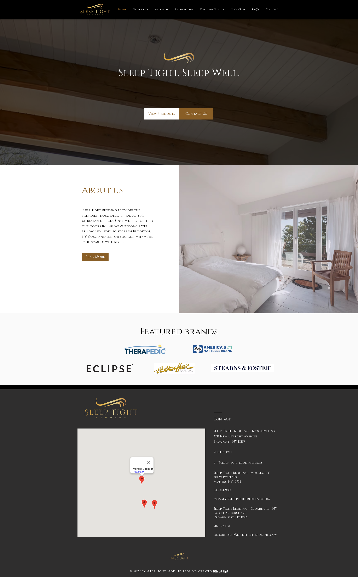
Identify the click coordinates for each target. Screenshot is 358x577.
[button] (141, 9)
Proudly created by (200, 571)
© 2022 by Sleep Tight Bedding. (156, 571)
